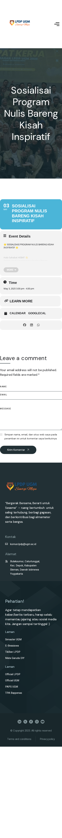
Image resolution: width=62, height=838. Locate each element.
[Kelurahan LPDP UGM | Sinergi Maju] (20, 24)
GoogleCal (37, 313)
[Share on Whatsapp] (38, 325)
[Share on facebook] (25, 325)
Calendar (18, 313)
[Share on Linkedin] (31, 325)
